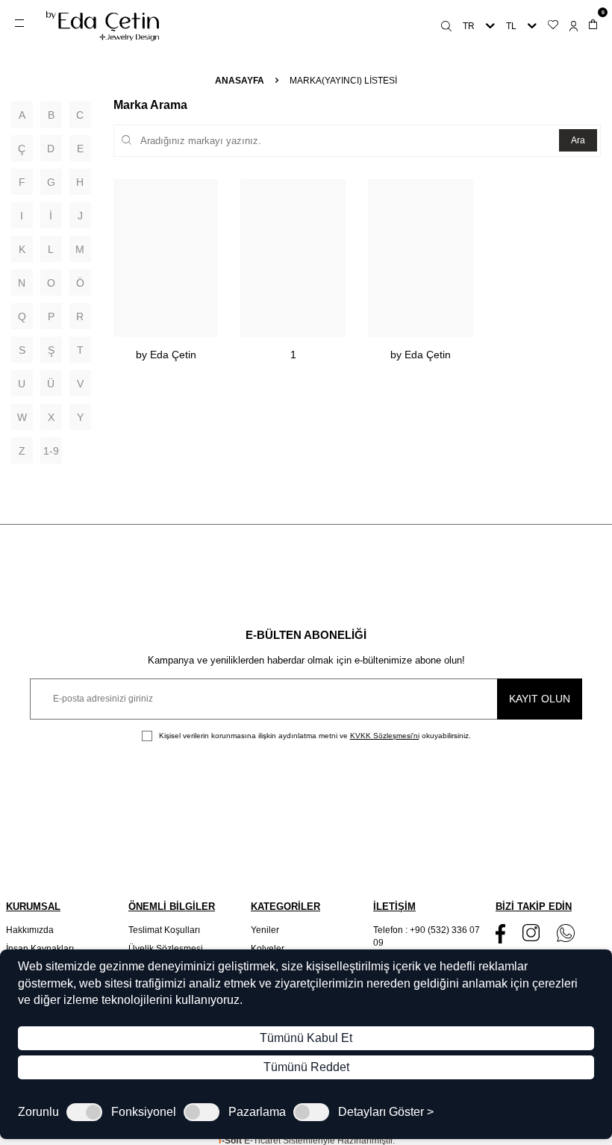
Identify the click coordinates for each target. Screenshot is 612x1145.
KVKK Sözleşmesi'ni (384, 735)
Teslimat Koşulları (164, 930)
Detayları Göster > (386, 1112)
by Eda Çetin (166, 355)
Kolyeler (267, 948)
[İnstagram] (531, 932)
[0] (593, 25)
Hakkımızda (30, 930)
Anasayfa (239, 80)
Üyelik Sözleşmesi (165, 948)
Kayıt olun (539, 699)
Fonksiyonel (143, 1112)
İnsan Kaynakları (40, 948)
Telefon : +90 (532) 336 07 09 (426, 936)
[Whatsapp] (566, 933)
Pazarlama (257, 1112)
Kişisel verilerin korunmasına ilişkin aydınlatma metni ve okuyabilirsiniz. (314, 735)
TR (469, 26)
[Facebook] (500, 933)
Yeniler (265, 930)
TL (511, 26)
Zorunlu (38, 1112)
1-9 (51, 451)
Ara (578, 140)
